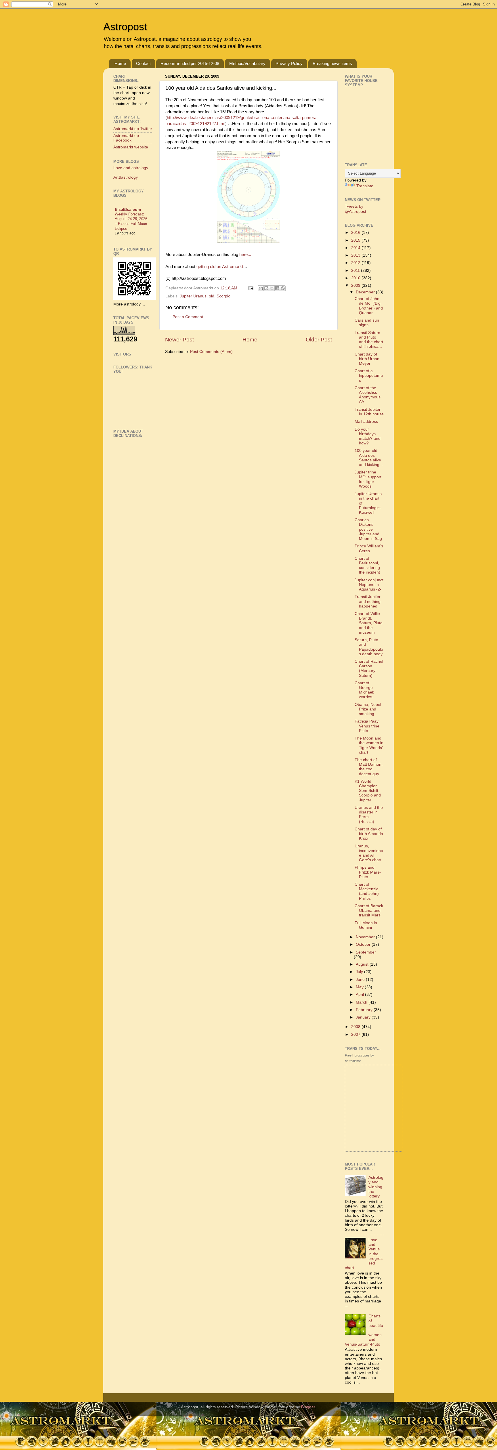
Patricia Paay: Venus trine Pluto (367, 726)
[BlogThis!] (266, 288)
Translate (364, 186)
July (360, 972)
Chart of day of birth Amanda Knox (369, 833)
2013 (356, 255)
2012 (356, 263)
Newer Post (179, 340)
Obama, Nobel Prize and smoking (368, 709)
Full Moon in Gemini (366, 925)
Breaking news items (332, 63)
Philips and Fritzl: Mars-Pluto (368, 872)
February (365, 1010)
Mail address (366, 421)
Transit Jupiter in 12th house (369, 411)
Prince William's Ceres (369, 548)
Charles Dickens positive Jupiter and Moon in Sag (368, 529)
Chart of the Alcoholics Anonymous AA (368, 395)
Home (120, 63)
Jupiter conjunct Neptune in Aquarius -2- (369, 584)
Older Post (319, 340)
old (211, 296)
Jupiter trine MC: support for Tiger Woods (368, 479)
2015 (356, 240)
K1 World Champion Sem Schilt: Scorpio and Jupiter (368, 790)
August (363, 964)
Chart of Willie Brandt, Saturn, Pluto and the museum (369, 623)
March (362, 1002)
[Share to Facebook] (277, 288)
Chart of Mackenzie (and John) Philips (367, 891)
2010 (356, 278)
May (360, 987)
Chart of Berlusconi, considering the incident (367, 565)
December (366, 292)
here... (245, 254)
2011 (356, 270)
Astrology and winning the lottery (375, 1186)
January (364, 1017)
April (360, 994)
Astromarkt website (130, 147)
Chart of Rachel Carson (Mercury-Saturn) (369, 668)
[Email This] (261, 288)
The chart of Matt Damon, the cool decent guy (369, 767)
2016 (356, 232)
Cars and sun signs (367, 322)
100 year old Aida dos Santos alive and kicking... (369, 457)
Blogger (308, 1407)
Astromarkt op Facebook (126, 137)
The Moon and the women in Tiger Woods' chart (369, 745)
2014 (356, 248)
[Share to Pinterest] (283, 288)
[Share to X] (272, 288)
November (366, 937)
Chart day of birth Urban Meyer (367, 359)
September (366, 952)
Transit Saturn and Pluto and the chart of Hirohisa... (369, 339)
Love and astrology (130, 168)
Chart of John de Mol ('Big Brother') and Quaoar (369, 306)
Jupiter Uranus (193, 296)
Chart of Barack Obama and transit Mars (369, 910)
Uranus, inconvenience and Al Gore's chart (369, 853)
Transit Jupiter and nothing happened (368, 601)
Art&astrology (125, 177)
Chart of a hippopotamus (369, 375)
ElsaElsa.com (128, 209)
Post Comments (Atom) (211, 351)
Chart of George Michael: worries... (365, 690)
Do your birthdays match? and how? (368, 436)
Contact (143, 63)
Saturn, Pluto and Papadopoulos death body (369, 647)
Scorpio (223, 296)
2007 (356, 1034)
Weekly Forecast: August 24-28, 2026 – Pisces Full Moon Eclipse (131, 221)
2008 (356, 1027)
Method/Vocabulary (247, 63)
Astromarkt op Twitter (132, 129)
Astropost (125, 27)
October (364, 944)
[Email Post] (250, 288)
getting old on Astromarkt (219, 266)
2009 (356, 285)
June (361, 979)
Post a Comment (188, 317)
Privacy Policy (289, 63)
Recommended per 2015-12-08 (189, 63)
